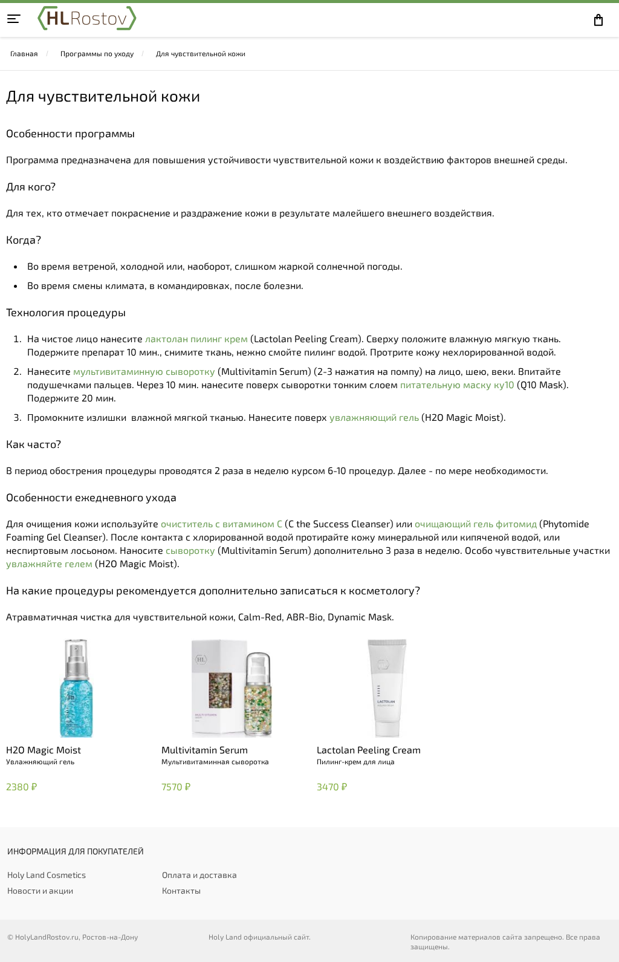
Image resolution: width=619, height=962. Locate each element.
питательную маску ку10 (457, 384)
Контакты (181, 890)
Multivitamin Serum (204, 749)
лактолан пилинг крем (196, 338)
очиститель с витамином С (221, 523)
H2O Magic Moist (43, 749)
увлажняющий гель (374, 417)
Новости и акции (40, 890)
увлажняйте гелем (49, 563)
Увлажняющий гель (40, 761)
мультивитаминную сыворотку (144, 371)
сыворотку (190, 550)
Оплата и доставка (199, 874)
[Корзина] (601, 20)
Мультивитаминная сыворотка (215, 761)
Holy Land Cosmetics (46, 874)
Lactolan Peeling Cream (369, 749)
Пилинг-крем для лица (356, 761)
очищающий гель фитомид (476, 523)
